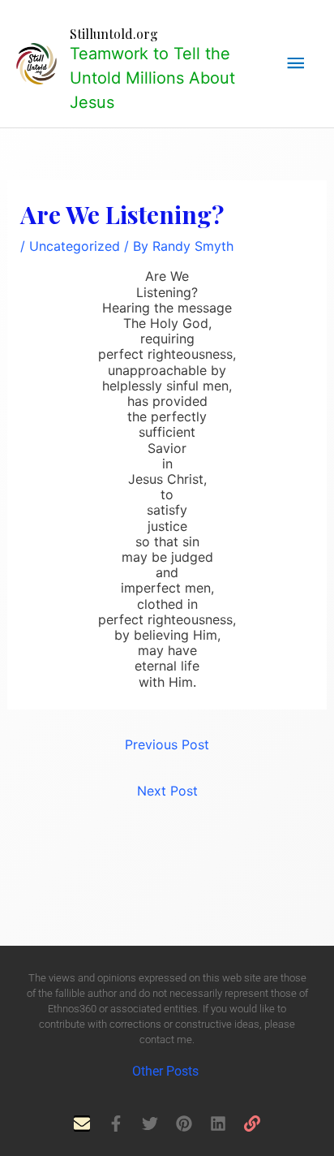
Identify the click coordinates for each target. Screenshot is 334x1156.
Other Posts (167, 1071)
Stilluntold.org (114, 33)
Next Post (167, 791)
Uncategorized (74, 246)
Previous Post (167, 744)
